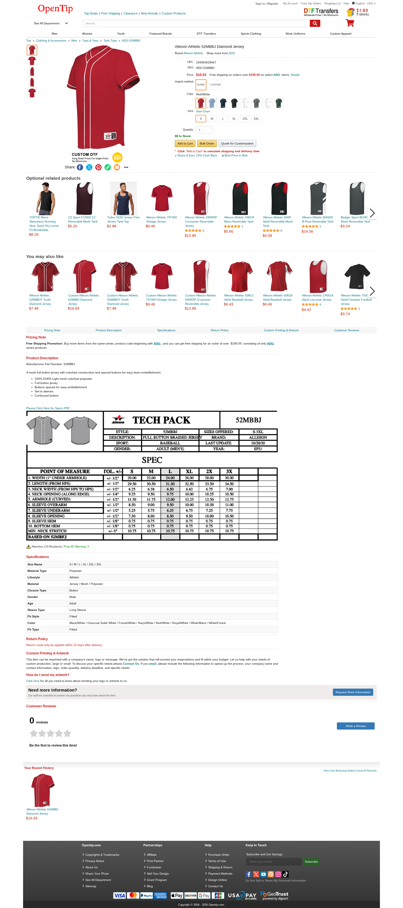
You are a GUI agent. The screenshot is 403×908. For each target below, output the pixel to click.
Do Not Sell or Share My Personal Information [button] (276, 880)
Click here (32, 681)
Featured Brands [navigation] (160, 33)
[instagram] (278, 874)
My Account (290, 3)
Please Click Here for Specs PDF (48, 408)
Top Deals (91, 13)
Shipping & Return (220, 867)
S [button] (201, 118)
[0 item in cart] (350, 24)
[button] (364, 3)
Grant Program (157, 880)
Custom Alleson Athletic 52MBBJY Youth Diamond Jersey (122, 299)
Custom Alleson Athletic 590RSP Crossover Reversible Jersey (200, 299)
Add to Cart (185, 143)
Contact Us (131, 663)
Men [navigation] (55, 33)
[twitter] (89, 167)
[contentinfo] (55, 8)
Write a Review (356, 726)
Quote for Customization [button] (237, 143)
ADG (232, 53)
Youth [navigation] (121, 33)
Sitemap (90, 886)
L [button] (223, 118)
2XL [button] (245, 118)
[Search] (315, 23)
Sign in (260, 3)
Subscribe (311, 861)
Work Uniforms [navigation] (295, 33)
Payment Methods (220, 873)
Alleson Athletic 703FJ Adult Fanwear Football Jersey (356, 299)
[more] (126, 167)
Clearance (130, 13)
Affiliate (152, 854)
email (152, 663)
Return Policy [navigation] (220, 330)
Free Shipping (110, 13)
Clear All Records (367, 770)
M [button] (212, 118)
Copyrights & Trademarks (102, 854)
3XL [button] (256, 118)
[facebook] (80, 167)
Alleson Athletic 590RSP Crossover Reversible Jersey (201, 221)
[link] (108, 167)
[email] (117, 167)
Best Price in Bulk (236, 155)
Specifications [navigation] (166, 330)
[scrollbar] (201, 247)
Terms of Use (217, 861)
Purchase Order (218, 854)
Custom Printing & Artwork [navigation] (281, 330)
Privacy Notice (94, 861)
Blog (150, 886)
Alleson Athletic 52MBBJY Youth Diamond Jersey (40, 299)
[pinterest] (98, 167)
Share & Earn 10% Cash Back (197, 155)
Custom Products (174, 13)
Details (295, 74)
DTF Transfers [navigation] (206, 33)
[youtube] (263, 874)
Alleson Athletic (193, 53)
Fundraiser (154, 867)
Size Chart (203, 111)
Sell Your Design (158, 873)
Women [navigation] (87, 33)
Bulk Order (207, 143)
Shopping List (332, 3)
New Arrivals (149, 13)
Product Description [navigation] (109, 330)
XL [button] (234, 118)
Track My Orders (311, 3)
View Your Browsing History (339, 770)
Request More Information (353, 692)
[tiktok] (285, 874)
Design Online (217, 880)
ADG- (157, 343)
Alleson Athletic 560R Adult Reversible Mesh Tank (278, 221)
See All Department (46, 23)
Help (346, 3)
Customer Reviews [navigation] (346, 330)
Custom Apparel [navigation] (340, 33)
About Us (91, 867)
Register (272, 3)
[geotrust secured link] (274, 895)
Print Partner (155, 861)
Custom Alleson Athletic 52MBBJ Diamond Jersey (83, 299)
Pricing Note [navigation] (52, 330)
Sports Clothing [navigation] (251, 33)
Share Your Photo (97, 873)
